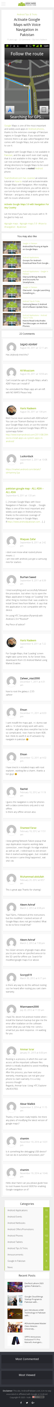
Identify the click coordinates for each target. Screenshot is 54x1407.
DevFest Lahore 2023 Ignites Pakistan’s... (34, 1284)
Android (39, 168)
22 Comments (24, 39)
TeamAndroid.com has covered (19, 178)
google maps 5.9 (29, 223)
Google (7, 125)
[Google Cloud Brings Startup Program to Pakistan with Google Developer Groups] (16, 1300)
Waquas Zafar (28, 539)
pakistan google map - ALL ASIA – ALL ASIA (25, 490)
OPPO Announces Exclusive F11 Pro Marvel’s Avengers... (34, 1339)
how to (18, 181)
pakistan (22, 226)
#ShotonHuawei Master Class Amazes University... (35, 1326)
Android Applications (31, 257)
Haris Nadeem (41, 39)
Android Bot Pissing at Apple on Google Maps (35, 247)
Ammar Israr (27, 1049)
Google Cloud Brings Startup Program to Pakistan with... (34, 1299)
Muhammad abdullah (32, 876)
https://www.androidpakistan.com (23, 521)
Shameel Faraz (28, 827)
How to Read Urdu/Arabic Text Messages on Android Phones (35, 323)
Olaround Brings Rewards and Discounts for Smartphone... (34, 279)
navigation (10, 226)
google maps (12, 223)
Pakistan (8, 155)
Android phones (36, 128)
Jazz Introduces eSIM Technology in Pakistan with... (35, 1313)
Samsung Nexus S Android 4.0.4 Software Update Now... (36, 305)
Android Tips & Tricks (27, 14)
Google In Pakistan (30, 243)
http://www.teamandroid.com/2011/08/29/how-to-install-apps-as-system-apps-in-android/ (27, 438)
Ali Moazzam (27, 370)
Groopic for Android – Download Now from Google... (36, 261)
